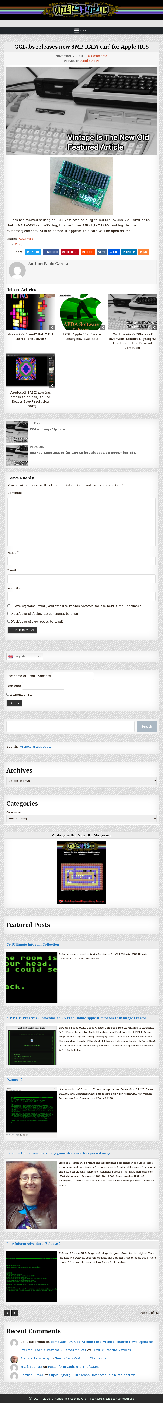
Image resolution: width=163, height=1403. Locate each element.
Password (13, 685)
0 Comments (98, 56)
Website (14, 588)
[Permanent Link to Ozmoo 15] (31, 1112)
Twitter (35, 252)
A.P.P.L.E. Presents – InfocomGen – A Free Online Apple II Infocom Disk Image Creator (76, 1018)
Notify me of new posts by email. (37, 621)
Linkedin (130, 252)
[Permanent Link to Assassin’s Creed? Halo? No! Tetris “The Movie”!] (30, 312)
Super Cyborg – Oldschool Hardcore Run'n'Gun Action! (92, 1375)
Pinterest (72, 252)
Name (13, 552)
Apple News (90, 60)
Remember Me (20, 694)
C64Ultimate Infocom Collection (32, 944)
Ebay (18, 244)
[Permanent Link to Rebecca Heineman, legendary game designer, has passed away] (31, 1195)
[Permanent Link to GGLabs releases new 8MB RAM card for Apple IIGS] (81, 111)
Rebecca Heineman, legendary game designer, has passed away (58, 1153)
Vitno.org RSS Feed (35, 746)
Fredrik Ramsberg (35, 1358)
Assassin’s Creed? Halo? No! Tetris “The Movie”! (30, 336)
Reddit (90, 252)
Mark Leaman (31, 1366)
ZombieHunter (32, 1375)
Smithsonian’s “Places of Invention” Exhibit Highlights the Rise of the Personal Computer (132, 341)
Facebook (52, 252)
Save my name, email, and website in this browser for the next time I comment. (77, 606)
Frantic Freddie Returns (111, 1350)
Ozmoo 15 (14, 1080)
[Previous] (7, 1313)
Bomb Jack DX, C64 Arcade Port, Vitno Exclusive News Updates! (102, 1341)
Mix (145, 252)
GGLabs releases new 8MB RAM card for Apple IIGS (81, 47)
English (19, 656)
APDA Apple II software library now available (81, 336)
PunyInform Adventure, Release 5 (33, 1244)
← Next (36, 423)
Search (146, 726)
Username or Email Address (28, 675)
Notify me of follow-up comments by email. (45, 613)
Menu (84, 30)
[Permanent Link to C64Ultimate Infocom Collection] (31, 977)
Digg (115, 252)
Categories (14, 812)
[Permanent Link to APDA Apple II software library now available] (81, 312)
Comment (16, 492)
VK (103, 252)
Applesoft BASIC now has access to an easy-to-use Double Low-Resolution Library (30, 399)
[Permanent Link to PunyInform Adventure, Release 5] (31, 1276)
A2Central (26, 238)
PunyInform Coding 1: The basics (81, 1358)
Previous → (39, 446)
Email (13, 570)
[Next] (14, 1313)
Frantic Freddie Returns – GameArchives (53, 1350)
